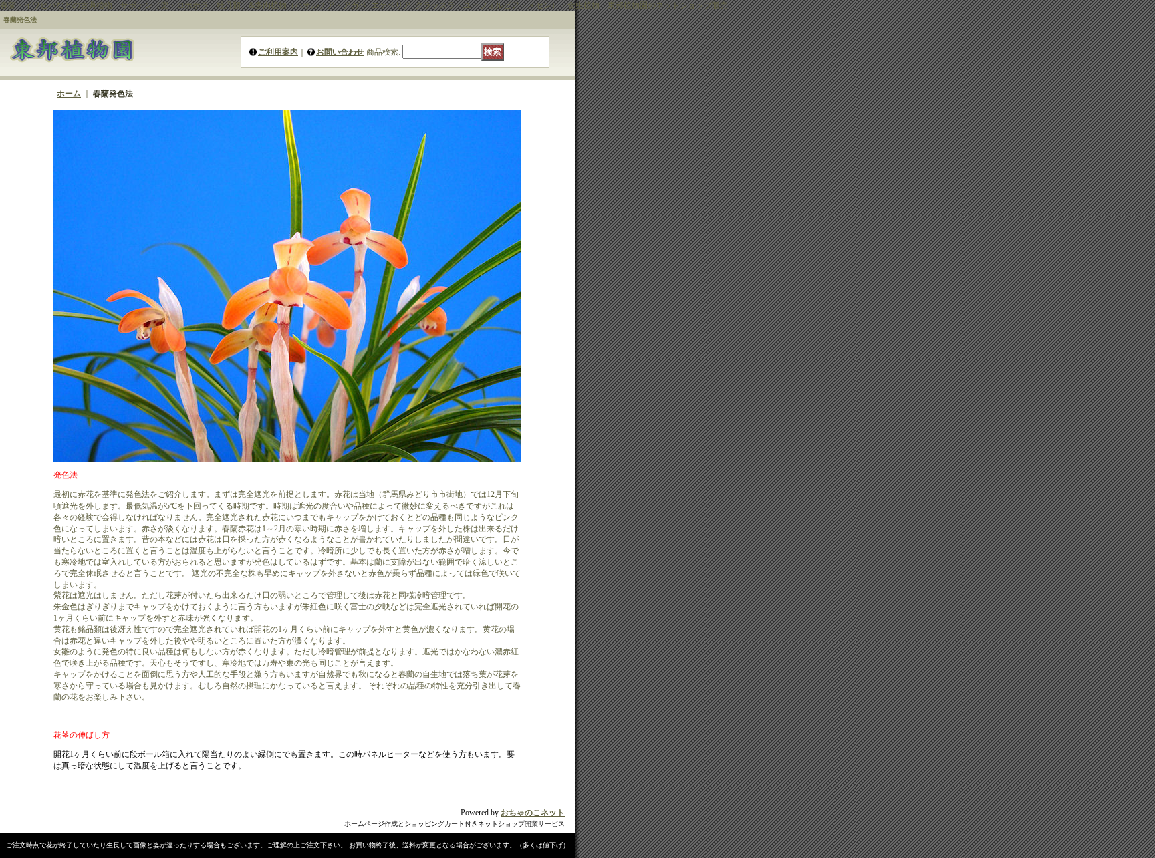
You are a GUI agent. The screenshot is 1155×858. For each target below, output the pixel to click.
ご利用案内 (278, 52)
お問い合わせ (340, 52)
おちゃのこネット (533, 812)
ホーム (69, 93)
